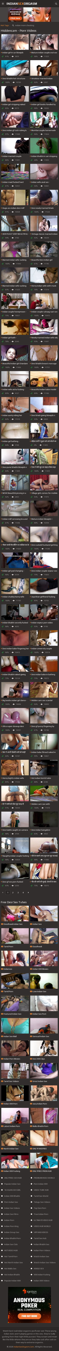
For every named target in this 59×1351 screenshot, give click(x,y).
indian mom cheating (24, 25)
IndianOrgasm (21, 3)
